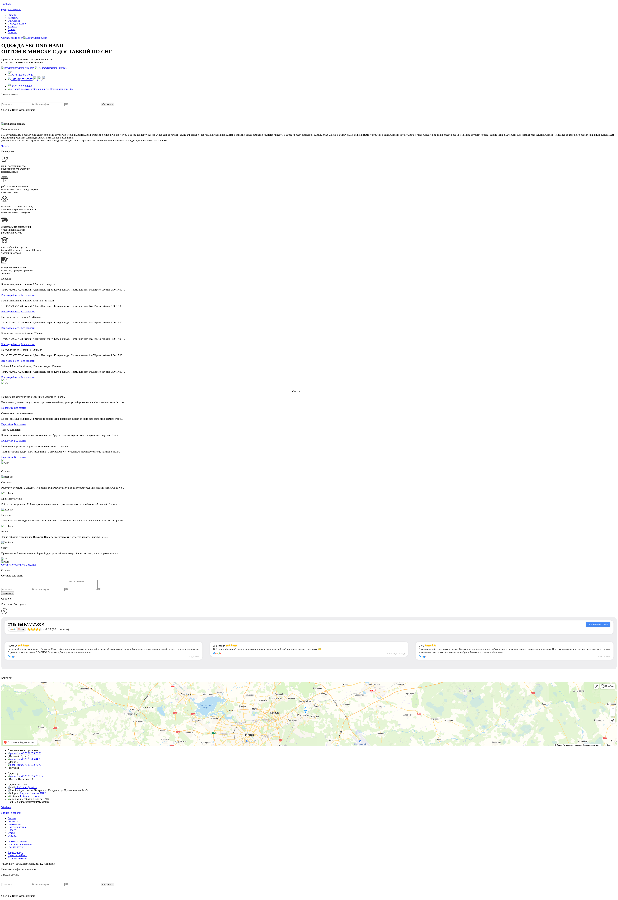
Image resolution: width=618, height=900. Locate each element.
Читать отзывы (27, 564)
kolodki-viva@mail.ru (26, 787)
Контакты (13, 17)
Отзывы (12, 32)
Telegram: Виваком (57, 68)
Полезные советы (17, 858)
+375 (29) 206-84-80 (22, 86)
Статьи (11, 29)
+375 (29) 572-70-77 (22, 79)
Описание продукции (20, 844)
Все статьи (20, 407)
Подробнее (7, 407)
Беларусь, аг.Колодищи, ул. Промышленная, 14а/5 (47, 89)
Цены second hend (17, 855)
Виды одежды (15, 852)
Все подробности (10, 295)
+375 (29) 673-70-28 (22, 74)
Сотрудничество (17, 23)
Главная (12, 15)
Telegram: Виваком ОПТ (32, 793)
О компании (14, 20)
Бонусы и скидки (17, 841)
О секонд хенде (16, 847)
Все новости (28, 295)
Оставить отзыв (10, 564)
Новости (12, 26)
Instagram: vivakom (24, 68)
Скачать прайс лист (12, 37)
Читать (5, 146)
